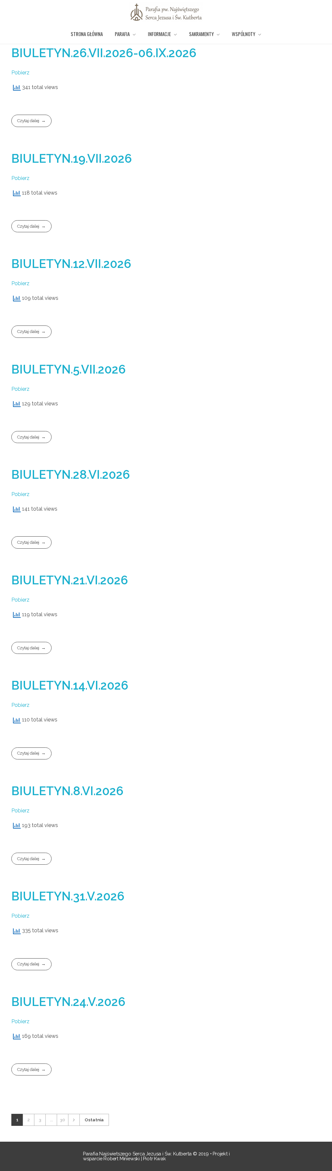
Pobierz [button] (20, 73)
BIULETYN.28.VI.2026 (70, 474)
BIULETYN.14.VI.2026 (69, 685)
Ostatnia (94, 1119)
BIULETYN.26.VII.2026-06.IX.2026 (103, 53)
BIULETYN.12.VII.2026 (71, 264)
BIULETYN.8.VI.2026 (67, 791)
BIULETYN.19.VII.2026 (71, 158)
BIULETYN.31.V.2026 (67, 896)
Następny (73, 1120)
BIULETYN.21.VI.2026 (69, 580)
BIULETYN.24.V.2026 (68, 1002)
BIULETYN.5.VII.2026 (68, 369)
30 (62, 1119)
